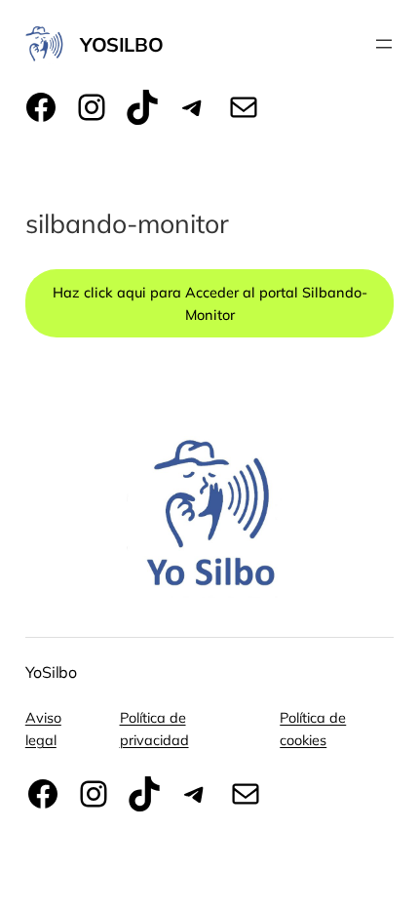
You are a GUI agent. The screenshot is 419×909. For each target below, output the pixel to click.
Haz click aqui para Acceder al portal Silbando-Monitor (210, 303)
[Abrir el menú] (384, 44)
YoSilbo (121, 44)
